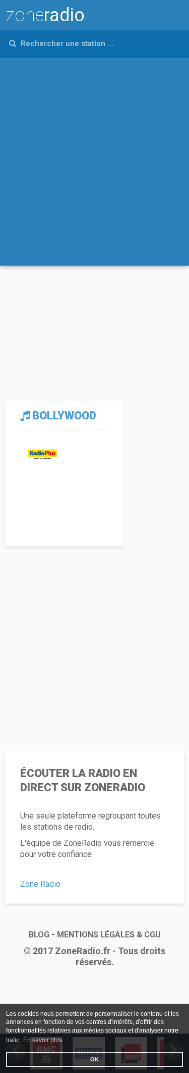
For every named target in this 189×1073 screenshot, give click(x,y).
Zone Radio (40, 884)
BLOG (39, 934)
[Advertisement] (94, 158)
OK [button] (94, 1059)
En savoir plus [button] (42, 1040)
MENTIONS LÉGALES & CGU (109, 934)
